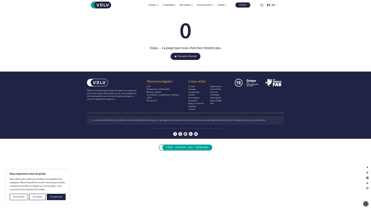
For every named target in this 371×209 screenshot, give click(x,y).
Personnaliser (19, 197)
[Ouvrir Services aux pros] (213, 5)
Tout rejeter (37, 197)
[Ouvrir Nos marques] (192, 5)
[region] (38, 186)
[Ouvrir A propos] (158, 5)
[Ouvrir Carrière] (225, 5)
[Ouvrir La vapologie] (175, 5)
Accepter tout (56, 197)
